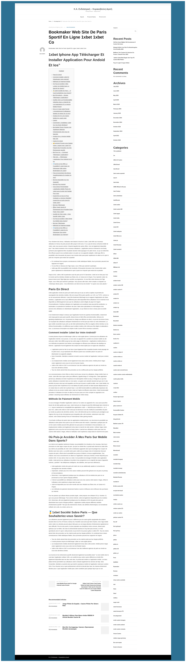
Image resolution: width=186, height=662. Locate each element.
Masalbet (115, 428)
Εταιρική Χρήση (91, 16)
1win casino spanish (119, 173)
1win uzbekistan (117, 195)
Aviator (115, 276)
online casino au (117, 504)
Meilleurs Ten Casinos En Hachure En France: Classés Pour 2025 (123, 53)
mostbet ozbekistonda (119, 472)
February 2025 (117, 108)
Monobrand (116, 450)
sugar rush (116, 602)
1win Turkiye (116, 191)
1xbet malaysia (117, 231)
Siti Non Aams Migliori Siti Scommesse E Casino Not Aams (124, 43)
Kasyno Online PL (118, 414)
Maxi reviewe (116, 432)
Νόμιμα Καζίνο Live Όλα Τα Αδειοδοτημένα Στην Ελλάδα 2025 (125, 48)
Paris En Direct (57, 74)
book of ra (116, 338)
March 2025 (116, 104)
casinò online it (117, 365)
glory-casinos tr (117, 405)
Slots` (115, 593)
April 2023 (116, 135)
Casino (55, 120)
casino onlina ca (117, 356)
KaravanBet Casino (118, 410)
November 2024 (117, 122)
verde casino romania (119, 629)
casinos (115, 383)
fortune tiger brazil (118, 396)
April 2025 (116, 100)
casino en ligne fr (118, 352)
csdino (115, 392)
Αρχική (82, 16)
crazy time (116, 387)
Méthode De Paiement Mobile (61, 81)
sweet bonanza (117, 606)
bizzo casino (116, 334)
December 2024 (117, 117)
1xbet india (116, 218)
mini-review (116, 437)
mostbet (115, 454)
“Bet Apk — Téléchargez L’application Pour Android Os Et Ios (62, 159)
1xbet (50, 311)
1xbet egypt (116, 213)
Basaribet (116, 320)
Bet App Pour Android (59, 184)
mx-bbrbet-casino (118, 495)
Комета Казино (117, 647)
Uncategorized (71, 27)
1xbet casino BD (117, 209)
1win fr (115, 177)
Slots (114, 589)
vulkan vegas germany (119, 638)
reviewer (115, 575)
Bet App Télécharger (59, 205)
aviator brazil (116, 280)
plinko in (115, 544)
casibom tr (116, 343)
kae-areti (42, 53)
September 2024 (117, 131)
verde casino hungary (119, 620)
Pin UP (115, 522)
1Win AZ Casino (117, 160)
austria (115, 271)
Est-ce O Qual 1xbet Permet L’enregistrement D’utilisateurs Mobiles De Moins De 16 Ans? (61, 111)
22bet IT (115, 262)
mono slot (116, 441)
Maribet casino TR (118, 423)
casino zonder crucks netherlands (122, 374)
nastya (115, 499)
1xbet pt (115, 240)
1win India (116, 182)
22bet (114, 253)
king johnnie (116, 419)
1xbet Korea (116, 222)
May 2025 (116, 95)
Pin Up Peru (116, 530)
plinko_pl (115, 553)
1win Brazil (116, 169)
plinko (115, 539)
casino (115, 347)
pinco (114, 535)
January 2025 (117, 113)
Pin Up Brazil (116, 526)
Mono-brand (116, 446)
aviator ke (116, 298)
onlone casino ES (118, 508)
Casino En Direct (58, 141)
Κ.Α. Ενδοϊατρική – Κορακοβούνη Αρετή (93, 9)
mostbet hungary (118, 459)
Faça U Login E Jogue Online (121, 62)
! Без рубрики (117, 151)
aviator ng (116, 307)
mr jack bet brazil (118, 490)
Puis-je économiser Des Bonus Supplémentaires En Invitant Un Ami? (62, 175)
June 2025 (116, 91)
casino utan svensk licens (120, 370)
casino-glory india (118, 379)
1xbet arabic (116, 204)
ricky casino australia (119, 580)
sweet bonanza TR (118, 611)
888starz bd (116, 267)
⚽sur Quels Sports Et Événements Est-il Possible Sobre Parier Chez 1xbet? (63, 210)
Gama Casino (117, 401)
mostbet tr (116, 481)
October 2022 (117, 140)
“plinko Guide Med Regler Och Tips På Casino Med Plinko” (123, 58)
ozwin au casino (117, 513)
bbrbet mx (116, 329)
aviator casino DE (118, 285)
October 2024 (117, 126)
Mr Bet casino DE (118, 486)
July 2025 (116, 86)
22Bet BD (116, 258)
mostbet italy (116, 463)
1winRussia (116, 200)
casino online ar (117, 361)
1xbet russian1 (117, 249)
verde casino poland (119, 624)
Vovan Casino (117, 633)
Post (114, 557)
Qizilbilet (115, 562)
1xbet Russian (117, 244)
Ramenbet (116, 566)
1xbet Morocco (117, 236)
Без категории (117, 642)
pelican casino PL (118, 517)
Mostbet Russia (117, 477)
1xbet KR (115, 227)
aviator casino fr (117, 289)
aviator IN (116, 294)
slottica (115, 597)
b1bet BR (116, 312)
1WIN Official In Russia (119, 186)
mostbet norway (117, 468)
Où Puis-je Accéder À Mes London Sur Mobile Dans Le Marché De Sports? (61, 86)
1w (114, 155)
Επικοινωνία (102, 16)
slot (114, 584)
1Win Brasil (116, 164)
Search (115, 28)
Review (115, 571)
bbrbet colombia (117, 325)
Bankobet (116, 316)
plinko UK (116, 548)
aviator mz (116, 303)
